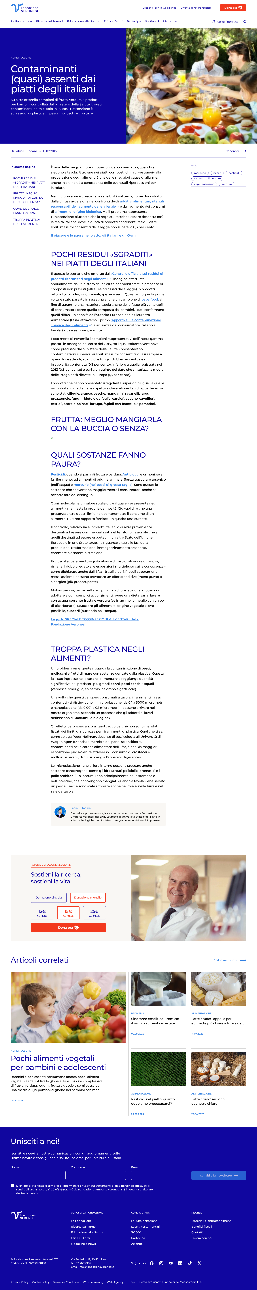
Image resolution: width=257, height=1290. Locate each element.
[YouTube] (170, 1263)
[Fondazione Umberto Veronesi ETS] (24, 7)
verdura (227, 184)
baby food (149, 299)
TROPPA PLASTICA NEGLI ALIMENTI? (26, 222)
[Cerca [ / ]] (245, 22)
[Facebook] (151, 1263)
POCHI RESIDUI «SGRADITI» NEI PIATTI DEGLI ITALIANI (29, 182)
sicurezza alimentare (207, 178)
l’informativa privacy (76, 1185)
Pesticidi (58, 474)
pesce (217, 173)
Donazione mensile (88, 897)
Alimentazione (21, 57)
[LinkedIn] (180, 1263)
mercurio (200, 173)
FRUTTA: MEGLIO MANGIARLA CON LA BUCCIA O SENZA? (28, 198)
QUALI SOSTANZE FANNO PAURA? (26, 211)
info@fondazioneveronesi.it (96, 1266)
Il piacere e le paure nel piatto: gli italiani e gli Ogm (93, 235)
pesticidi (233, 173)
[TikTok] (190, 1263)
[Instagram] (161, 1263)
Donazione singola (48, 897)
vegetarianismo (204, 184)
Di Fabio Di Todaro (24, 151)
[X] (199, 1263)
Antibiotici (130, 474)
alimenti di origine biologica (78, 212)
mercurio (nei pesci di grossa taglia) (103, 485)
